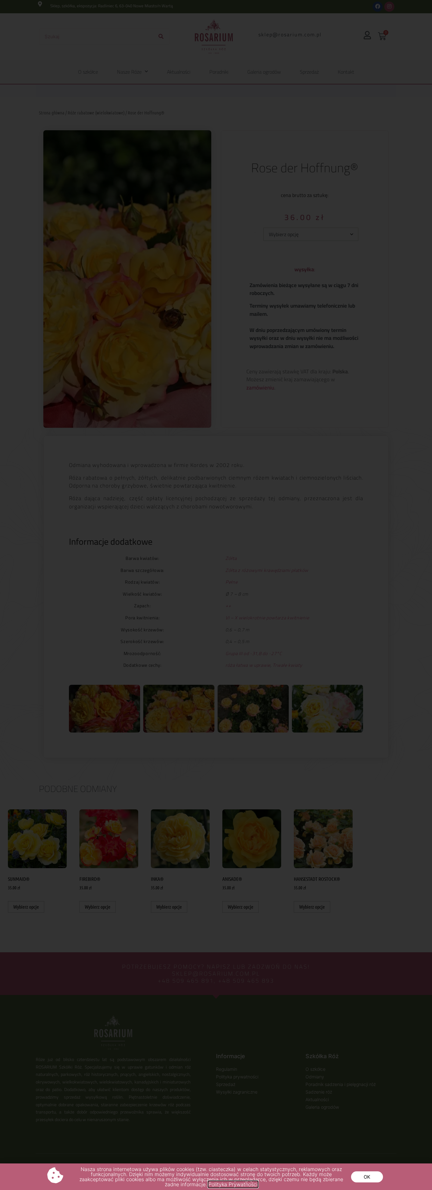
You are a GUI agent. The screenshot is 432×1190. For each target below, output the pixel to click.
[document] (216, 595)
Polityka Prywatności (233, 1184)
